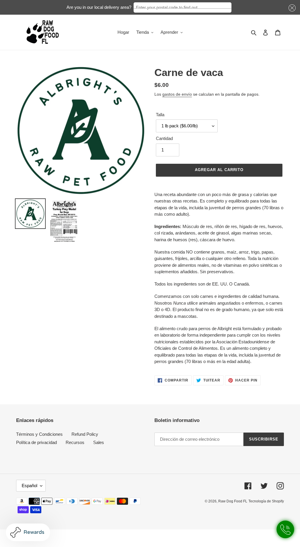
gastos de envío (177, 94)
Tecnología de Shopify (266, 501)
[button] (291, 8)
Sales (98, 442)
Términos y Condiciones (39, 434)
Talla (160, 114)
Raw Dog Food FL (232, 501)
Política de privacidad (36, 442)
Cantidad (164, 138)
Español (29, 485)
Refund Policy (84, 434)
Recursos (75, 442)
